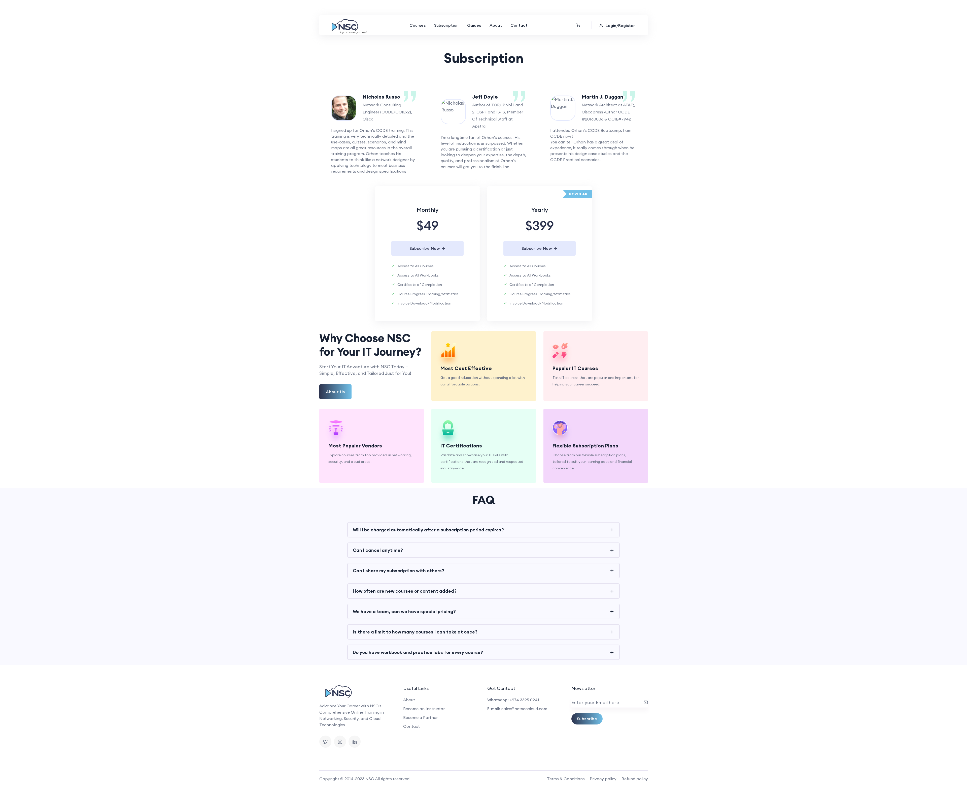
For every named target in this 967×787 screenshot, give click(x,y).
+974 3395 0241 (524, 699)
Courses (417, 25)
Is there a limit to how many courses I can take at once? (415, 632)
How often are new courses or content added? (405, 591)
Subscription (446, 25)
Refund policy (634, 778)
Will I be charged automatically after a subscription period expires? (428, 530)
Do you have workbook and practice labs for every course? (418, 652)
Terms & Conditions (566, 778)
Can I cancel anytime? (378, 550)
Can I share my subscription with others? (398, 570)
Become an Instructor (424, 708)
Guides (474, 25)
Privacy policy (603, 778)
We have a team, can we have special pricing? (404, 611)
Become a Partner (420, 717)
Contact (519, 25)
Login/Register (620, 25)
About (496, 25)
